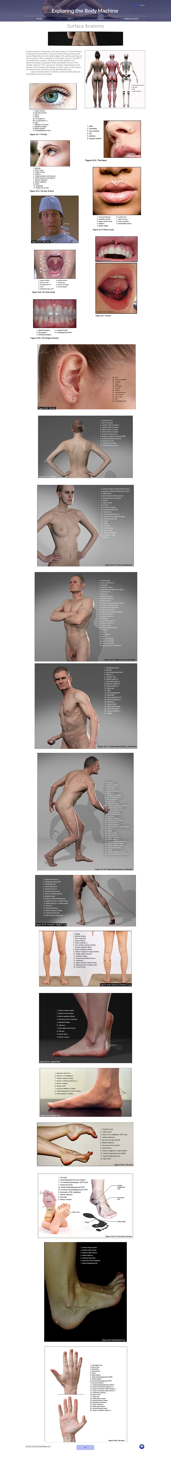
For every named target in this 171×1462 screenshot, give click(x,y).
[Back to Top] (85, 1447)
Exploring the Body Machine (85, 11)
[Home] (141, 1446)
